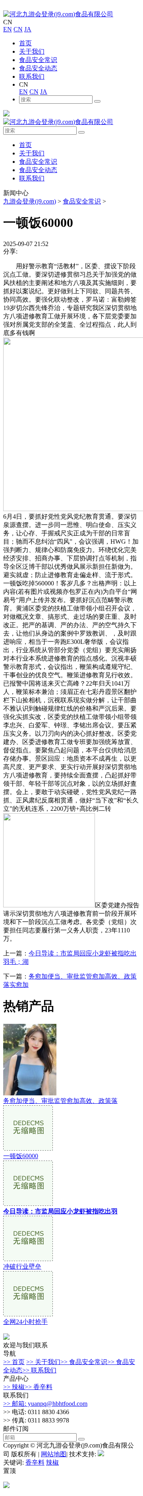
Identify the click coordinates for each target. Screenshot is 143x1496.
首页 (25, 43)
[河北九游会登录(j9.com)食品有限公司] (58, 14)
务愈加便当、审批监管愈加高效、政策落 (60, 1100)
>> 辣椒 (14, 1387)
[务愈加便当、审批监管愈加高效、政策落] (29, 1093)
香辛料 (34, 1462)
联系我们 (31, 76)
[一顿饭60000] (28, 1148)
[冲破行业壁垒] (28, 1259)
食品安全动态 (38, 68)
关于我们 (31, 51)
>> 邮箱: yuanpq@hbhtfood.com (45, 1403)
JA (27, 29)
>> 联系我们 (39, 1370)
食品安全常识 (38, 59)
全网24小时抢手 (25, 1321)
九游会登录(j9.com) (29, 201)
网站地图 (53, 1454)
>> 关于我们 (43, 1361)
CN (18, 29)
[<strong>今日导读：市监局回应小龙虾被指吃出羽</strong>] (28, 1203)
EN (7, 29)
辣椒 (52, 1462)
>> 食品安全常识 (83, 1361)
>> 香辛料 (38, 1387)
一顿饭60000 (20, 1156)
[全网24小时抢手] (28, 1314)
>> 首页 (14, 1361)
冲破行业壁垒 (22, 1266)
